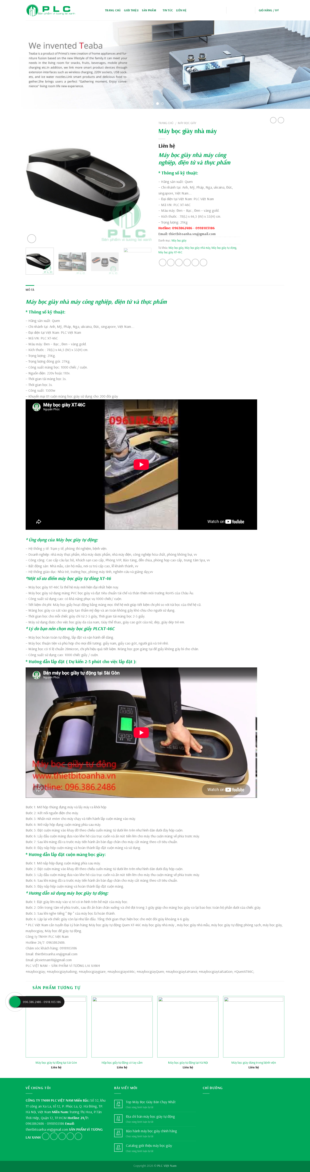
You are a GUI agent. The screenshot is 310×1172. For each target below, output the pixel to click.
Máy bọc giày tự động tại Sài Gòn (56, 1062)
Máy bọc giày (187, 123)
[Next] (298, 64)
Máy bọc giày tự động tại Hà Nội (188, 1062)
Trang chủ (113, 10)
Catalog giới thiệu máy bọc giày (149, 1145)
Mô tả (30, 289)
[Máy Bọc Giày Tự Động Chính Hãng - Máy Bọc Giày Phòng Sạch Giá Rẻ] (51, 10)
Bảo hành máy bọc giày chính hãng (151, 1131)
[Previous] (12, 64)
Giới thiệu (131, 10)
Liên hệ (181, 10)
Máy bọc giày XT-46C (170, 252)
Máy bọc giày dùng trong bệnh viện (253, 1062)
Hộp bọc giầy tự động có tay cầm (122, 1062)
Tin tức (168, 10)
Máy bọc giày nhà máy (185, 155)
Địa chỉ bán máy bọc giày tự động (150, 1116)
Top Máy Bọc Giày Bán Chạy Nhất (151, 1102)
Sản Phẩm (149, 10)
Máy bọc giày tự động (224, 247)
